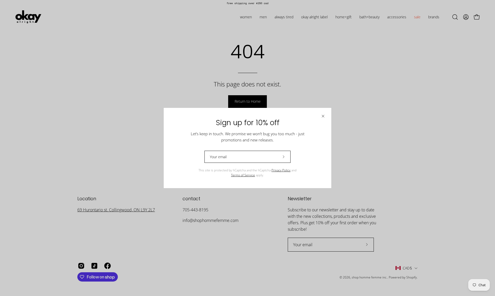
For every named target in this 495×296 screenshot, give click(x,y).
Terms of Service (243, 175)
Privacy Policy (281, 170)
